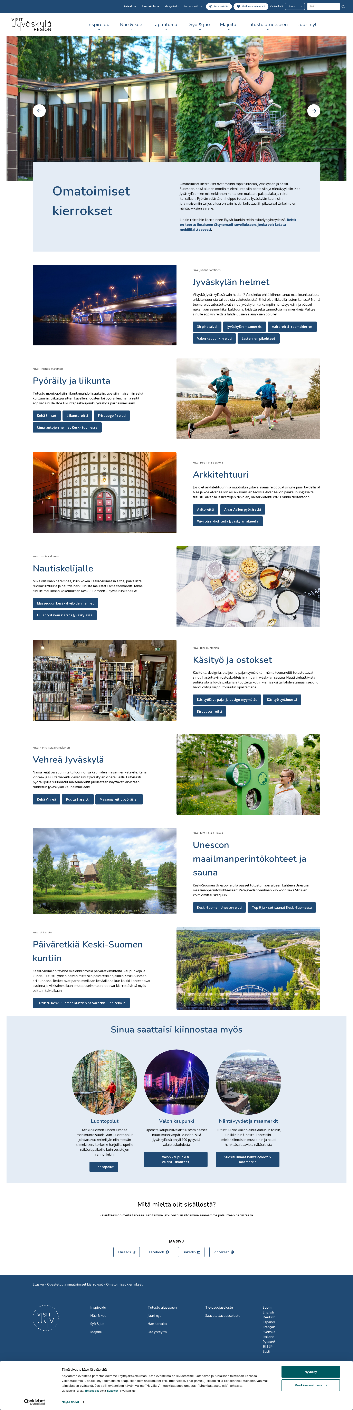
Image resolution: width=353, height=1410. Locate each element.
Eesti (266, 1351)
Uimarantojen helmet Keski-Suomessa (67, 427)
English (268, 1312)
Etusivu (38, 1284)
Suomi (267, 1307)
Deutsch (269, 1317)
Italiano (268, 1337)
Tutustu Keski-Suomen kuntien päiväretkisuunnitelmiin (81, 1003)
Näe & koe (131, 24)
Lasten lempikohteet (258, 338)
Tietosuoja (92, 1390)
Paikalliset (131, 6)
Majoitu (228, 24)
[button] (39, 110)
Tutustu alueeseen (267, 24)
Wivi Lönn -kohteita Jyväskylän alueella (227, 521)
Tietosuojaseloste (219, 1307)
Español (269, 1322)
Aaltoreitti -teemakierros (292, 326)
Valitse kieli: (276, 6)
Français (269, 1327)
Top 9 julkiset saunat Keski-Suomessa (282, 907)
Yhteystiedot (172, 6)
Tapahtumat (165, 24)
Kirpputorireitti (209, 711)
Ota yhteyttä (157, 1332)
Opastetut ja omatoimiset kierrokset (75, 1284)
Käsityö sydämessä (282, 699)
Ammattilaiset (151, 6)
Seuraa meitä (191, 6)
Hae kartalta (157, 1323)
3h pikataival (207, 326)
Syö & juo (199, 24)
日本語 (268, 1346)
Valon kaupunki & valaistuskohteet (175, 1159)
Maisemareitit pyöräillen (119, 799)
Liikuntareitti (77, 415)
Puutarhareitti (77, 799)
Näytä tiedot (70, 1402)
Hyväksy (311, 1371)
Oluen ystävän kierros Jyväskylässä (64, 615)
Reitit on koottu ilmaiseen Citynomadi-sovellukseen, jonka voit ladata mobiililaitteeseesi (238, 224)
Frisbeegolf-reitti (112, 415)
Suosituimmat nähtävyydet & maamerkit (247, 1159)
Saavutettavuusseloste (222, 1315)
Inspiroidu (98, 24)
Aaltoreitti (205, 509)
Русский (269, 1341)
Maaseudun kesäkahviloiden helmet (65, 603)
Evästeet (113, 1390)
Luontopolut (104, 1167)
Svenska (269, 1332)
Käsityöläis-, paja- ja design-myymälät (227, 699)
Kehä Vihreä (46, 799)
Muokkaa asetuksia (308, 1385)
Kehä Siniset (47, 415)
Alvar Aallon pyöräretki (242, 509)
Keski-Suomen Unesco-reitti (219, 907)
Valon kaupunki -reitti (214, 338)
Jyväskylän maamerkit (244, 326)
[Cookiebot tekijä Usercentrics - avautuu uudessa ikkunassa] (35, 1402)
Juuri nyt (307, 24)
